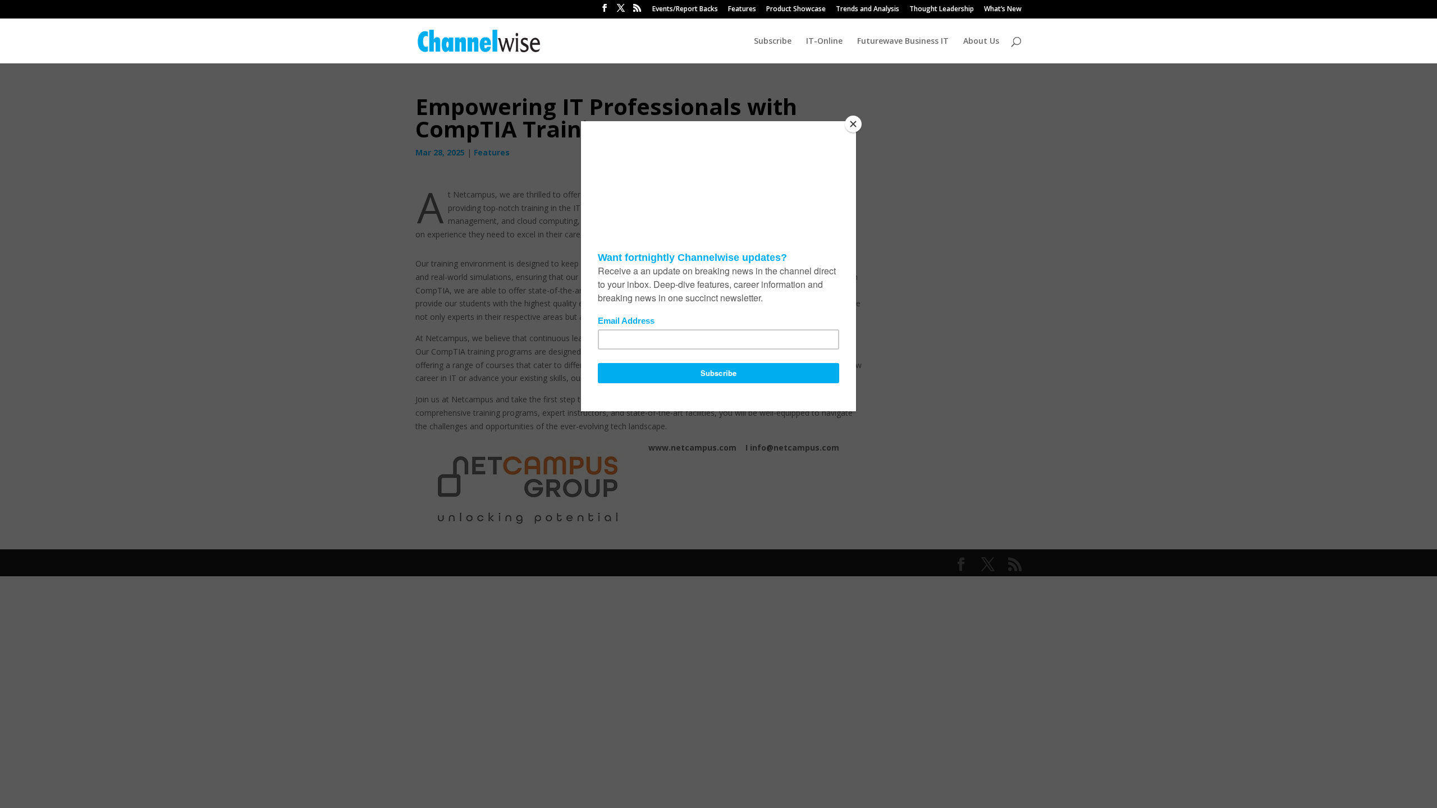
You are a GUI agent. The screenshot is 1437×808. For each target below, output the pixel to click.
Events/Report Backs (685, 9)
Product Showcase (796, 9)
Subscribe (772, 41)
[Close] (853, 124)
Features (742, 9)
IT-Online (824, 41)
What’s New (1003, 9)
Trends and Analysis (867, 9)
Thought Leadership (941, 9)
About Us (981, 41)
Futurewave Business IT (903, 41)
